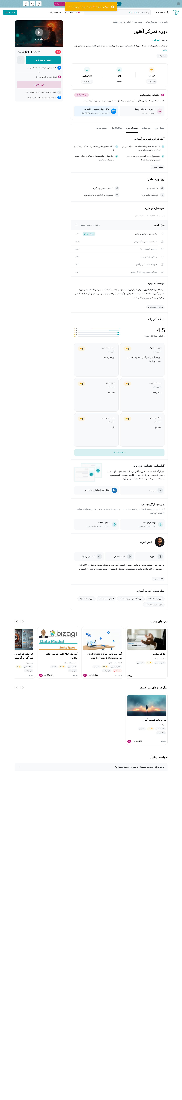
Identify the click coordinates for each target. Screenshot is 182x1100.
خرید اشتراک (83, 95)
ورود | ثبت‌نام (10, 12)
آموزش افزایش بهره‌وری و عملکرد (130, 599)
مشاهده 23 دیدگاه (119, 452)
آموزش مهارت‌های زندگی (153, 604)
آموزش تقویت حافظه (155, 599)
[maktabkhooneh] (176, 12)
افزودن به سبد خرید (43, 60)
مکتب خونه (164, 22)
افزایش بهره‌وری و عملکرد (122, 22)
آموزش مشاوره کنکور (106, 599)
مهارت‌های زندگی (151, 22)
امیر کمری (146, 541)
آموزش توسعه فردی (86, 599)
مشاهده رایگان (89, 234)
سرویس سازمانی (55, 12)
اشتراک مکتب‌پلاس (71, 12)
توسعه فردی (138, 22)
